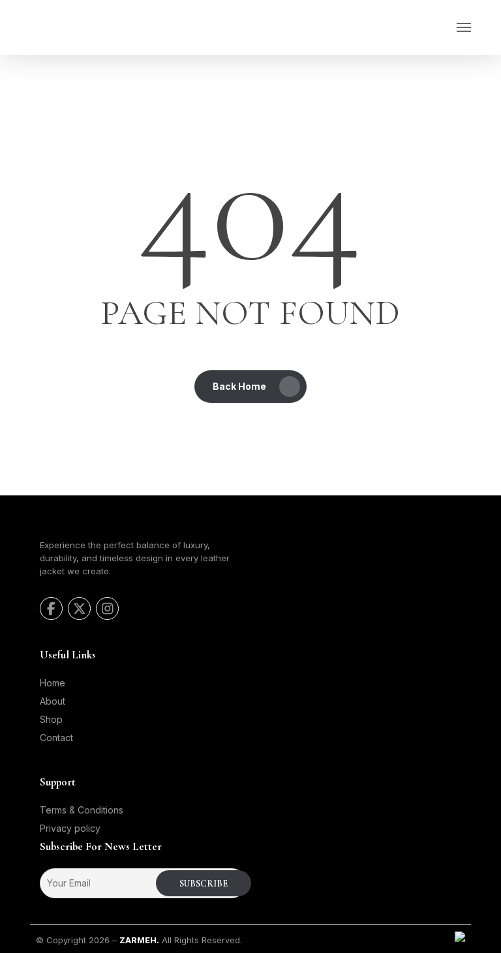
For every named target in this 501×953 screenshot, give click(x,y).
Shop (51, 719)
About (52, 701)
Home (52, 682)
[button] (464, 27)
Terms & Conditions (81, 809)
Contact (56, 737)
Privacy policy (70, 828)
